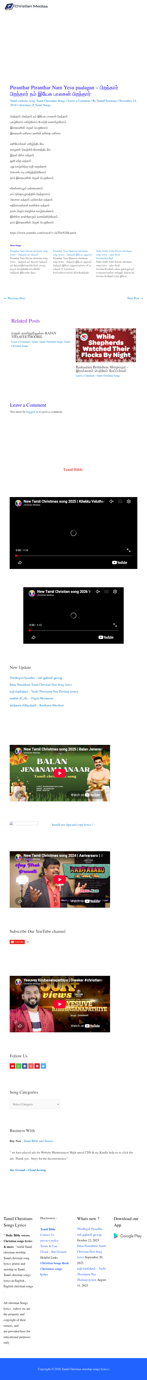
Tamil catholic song (22, 101)
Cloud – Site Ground (53, 1252)
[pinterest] (37, 1066)
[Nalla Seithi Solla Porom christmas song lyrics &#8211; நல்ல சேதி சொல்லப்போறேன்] (117, 263)
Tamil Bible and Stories (39, 1141)
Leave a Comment (79, 101)
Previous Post (14, 298)
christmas (25, 105)
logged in (32, 412)
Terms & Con (48, 1246)
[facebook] (25, 1066)
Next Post (135, 298)
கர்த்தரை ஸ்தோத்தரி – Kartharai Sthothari (37, 705)
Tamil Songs (43, 105)
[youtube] (13, 1066)
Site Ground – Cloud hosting (28, 1170)
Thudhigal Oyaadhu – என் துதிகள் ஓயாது (36, 678)
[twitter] (44, 1066)
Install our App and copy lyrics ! (68, 825)
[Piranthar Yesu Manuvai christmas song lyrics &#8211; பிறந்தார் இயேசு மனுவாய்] (74, 261)
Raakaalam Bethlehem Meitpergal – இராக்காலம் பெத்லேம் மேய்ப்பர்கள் (102, 369)
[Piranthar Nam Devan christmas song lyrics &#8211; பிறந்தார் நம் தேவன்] (31, 261)
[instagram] (31, 1066)
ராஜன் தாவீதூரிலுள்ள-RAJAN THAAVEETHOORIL (33, 335)
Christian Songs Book (54, 1263)
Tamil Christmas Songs (50, 101)
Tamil (35, 341)
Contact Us (47, 1235)
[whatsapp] (19, 1066)
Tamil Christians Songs (51, 341)
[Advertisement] (73, 40)
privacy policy (49, 1240)
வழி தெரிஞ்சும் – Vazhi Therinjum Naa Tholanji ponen (44, 691)
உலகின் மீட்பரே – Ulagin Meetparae (31, 698)
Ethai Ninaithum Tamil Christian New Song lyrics (41, 684)
